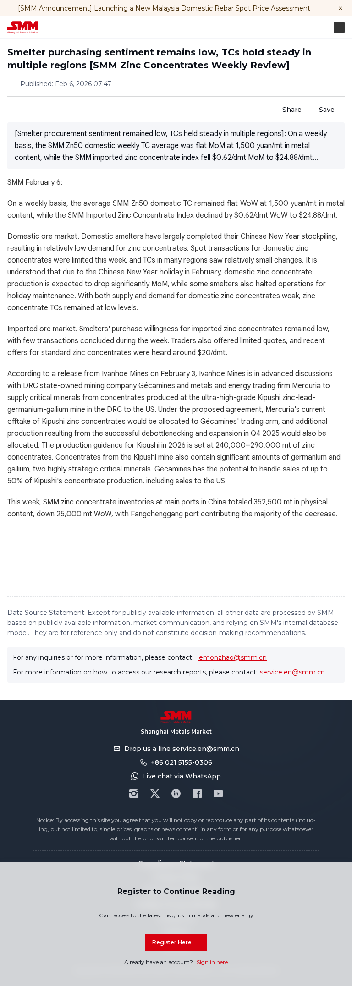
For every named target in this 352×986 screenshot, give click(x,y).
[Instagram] (134, 793)
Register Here (172, 942)
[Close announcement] (340, 8)
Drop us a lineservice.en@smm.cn (181, 749)
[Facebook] (197, 793)
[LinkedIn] (176, 793)
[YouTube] (218, 793)
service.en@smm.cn (292, 672)
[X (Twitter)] (155, 793)
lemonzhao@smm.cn (232, 657)
